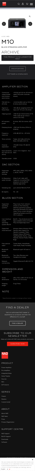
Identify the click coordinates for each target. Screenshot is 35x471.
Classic (3, 396)
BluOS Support (6, 436)
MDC (2, 382)
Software (4, 442)
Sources (3, 379)
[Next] (30, 24)
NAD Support (5, 433)
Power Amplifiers (6, 367)
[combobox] (4, 469)
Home (3, 36)
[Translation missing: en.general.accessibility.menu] (31, 4)
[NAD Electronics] (4, 4)
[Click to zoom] (30, 16)
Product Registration (7, 422)
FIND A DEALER (17, 323)
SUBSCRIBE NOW (17, 344)
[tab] (17, 68)
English (3, 469)
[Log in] (22, 4)
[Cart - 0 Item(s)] (27, 4)
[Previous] (4, 24)
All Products (5, 385)
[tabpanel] (17, 190)
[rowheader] (7, 95)
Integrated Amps (6, 373)
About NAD (4, 413)
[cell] (23, 95)
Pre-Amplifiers (5, 370)
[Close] (33, 460)
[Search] (18, 4)
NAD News (4, 416)
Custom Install (5, 402)
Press (3, 419)
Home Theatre (5, 376)
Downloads (4, 439)
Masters (3, 399)
